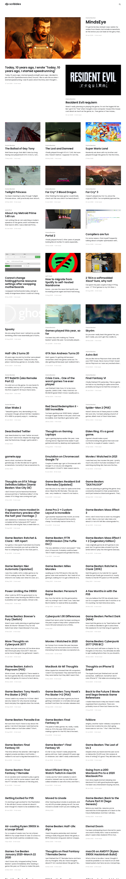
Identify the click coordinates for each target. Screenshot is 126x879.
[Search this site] (119, 4)
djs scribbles (13, 4)
